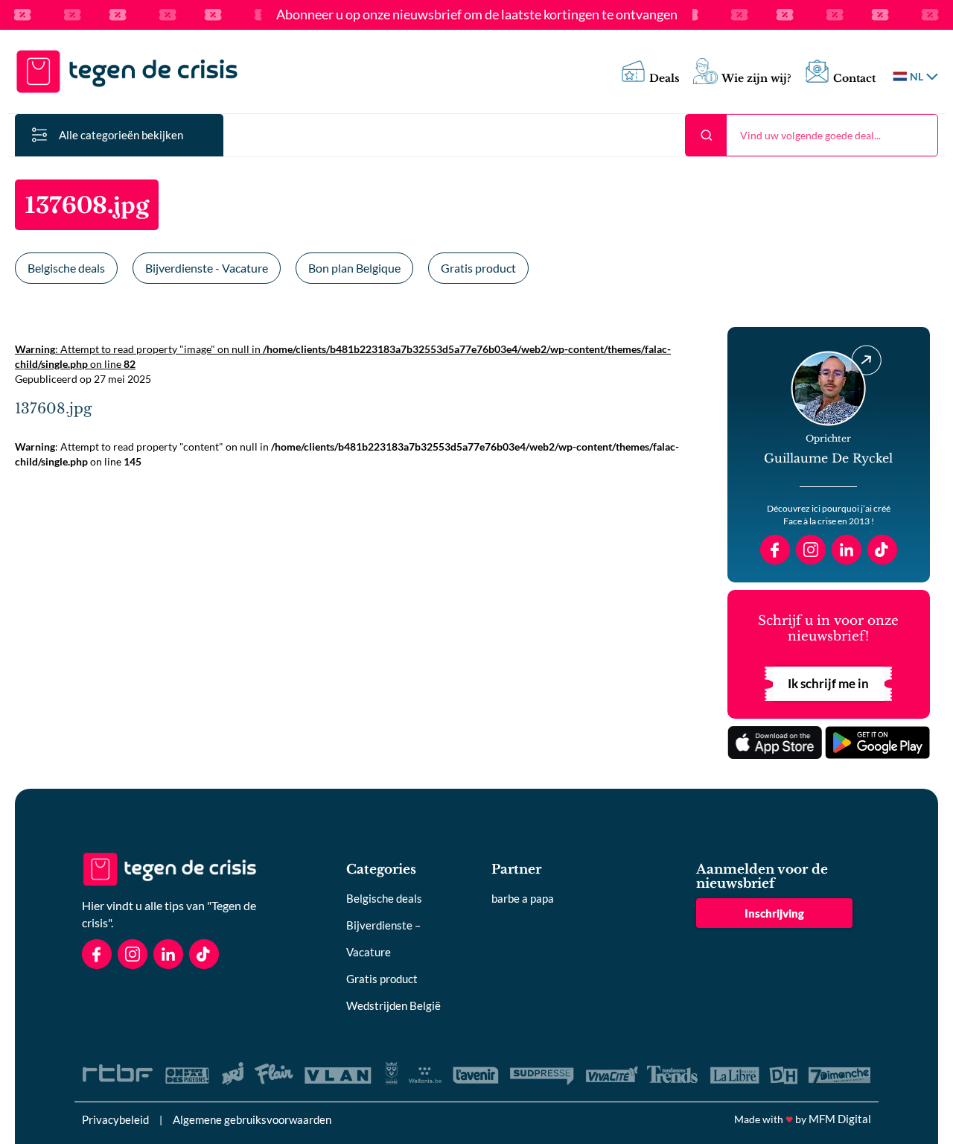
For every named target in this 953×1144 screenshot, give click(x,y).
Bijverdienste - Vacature (206, 268)
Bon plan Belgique (354, 268)
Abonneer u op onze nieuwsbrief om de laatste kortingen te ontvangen (477, 14)
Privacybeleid (115, 1119)
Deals (664, 78)
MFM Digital (840, 1118)
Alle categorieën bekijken (121, 135)
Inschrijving (774, 913)
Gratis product (478, 268)
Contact (854, 78)
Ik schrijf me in (828, 683)
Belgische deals (66, 268)
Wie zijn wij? (756, 78)
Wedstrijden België (393, 1005)
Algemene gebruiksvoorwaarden (252, 1119)
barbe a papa (522, 898)
